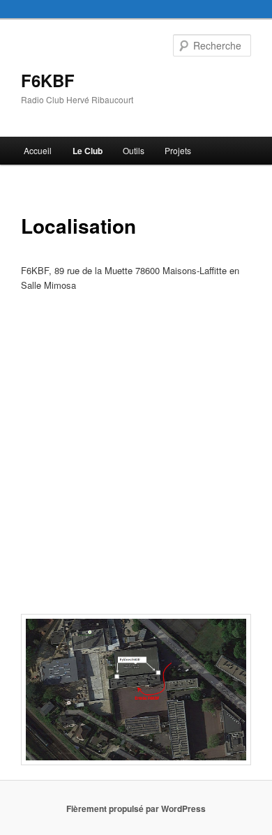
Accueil (38, 150)
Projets (178, 150)
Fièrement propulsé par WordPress (136, 808)
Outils (133, 150)
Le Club (88, 150)
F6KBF (48, 80)
